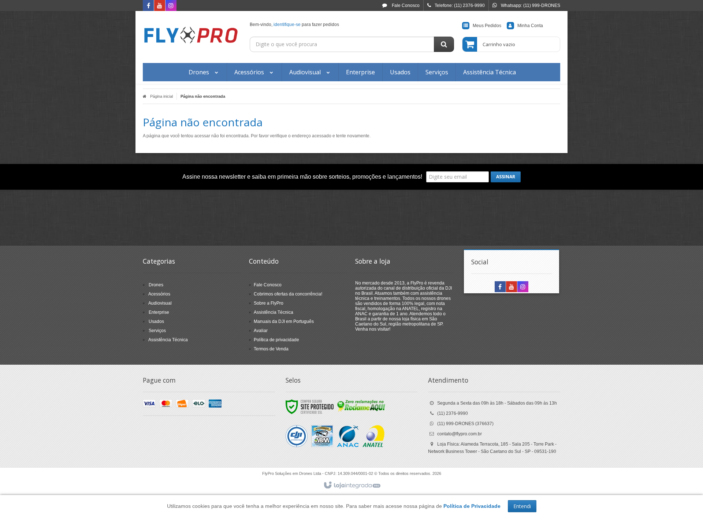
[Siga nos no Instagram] (170, 6)
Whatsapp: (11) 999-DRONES (530, 5)
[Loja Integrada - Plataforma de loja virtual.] (351, 485)
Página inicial (161, 96)
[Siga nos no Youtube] (159, 6)
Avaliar (261, 330)
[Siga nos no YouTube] (511, 287)
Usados (156, 321)
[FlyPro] (191, 35)
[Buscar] (444, 44)
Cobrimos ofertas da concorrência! (288, 294)
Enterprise (159, 312)
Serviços (157, 330)
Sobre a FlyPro (268, 303)
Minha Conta (530, 25)
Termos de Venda (271, 349)
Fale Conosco (405, 5)
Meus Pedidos (487, 25)
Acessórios (159, 294)
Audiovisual (160, 303)
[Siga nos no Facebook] (148, 6)
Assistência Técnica (168, 339)
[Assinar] (506, 176)
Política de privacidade (276, 339)
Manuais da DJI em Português (284, 321)
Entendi (522, 506)
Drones (156, 284)
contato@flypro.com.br (459, 433)
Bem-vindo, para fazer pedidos (294, 24)
